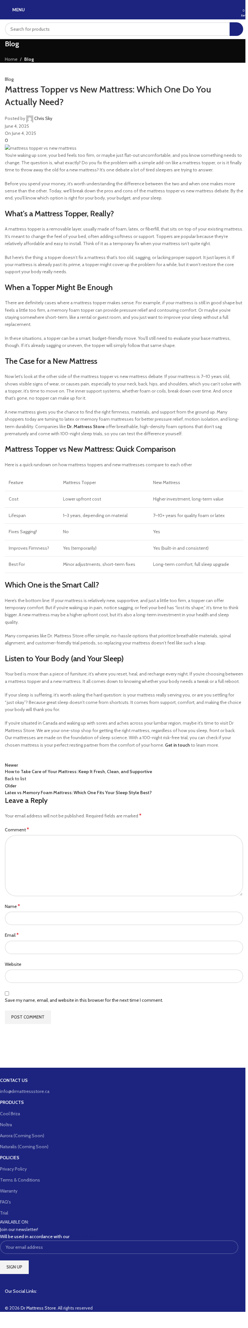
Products (12, 1102)
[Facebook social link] (10, 1299)
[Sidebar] (8, 1320)
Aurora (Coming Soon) (22, 1136)
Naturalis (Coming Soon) (24, 1147)
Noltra (6, 1125)
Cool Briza (10, 1114)
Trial (4, 1213)
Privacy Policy (13, 1169)
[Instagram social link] (21, 1299)
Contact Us (14, 1080)
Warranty (8, 1191)
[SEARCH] (236, 29)
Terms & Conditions (20, 1180)
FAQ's (5, 1202)
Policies (9, 1158)
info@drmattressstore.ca (24, 1091)
